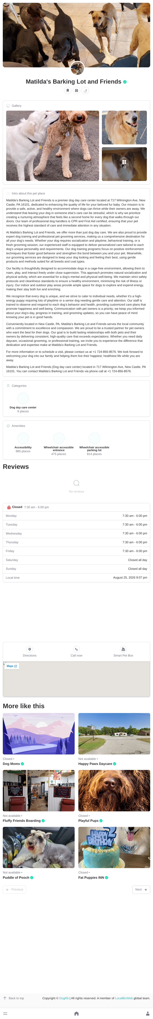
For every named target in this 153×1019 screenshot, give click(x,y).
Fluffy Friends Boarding (22, 821)
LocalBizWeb (124, 998)
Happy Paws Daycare (95, 764)
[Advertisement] (76, 612)
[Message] (76, 90)
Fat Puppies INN (91, 877)
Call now (76, 655)
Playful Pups (88, 821)
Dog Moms (11, 764)
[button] (5, 1013)
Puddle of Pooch (16, 877)
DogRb (64, 998)
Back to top (16, 998)
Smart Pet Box (123, 655)
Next (138, 889)
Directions (30, 655)
